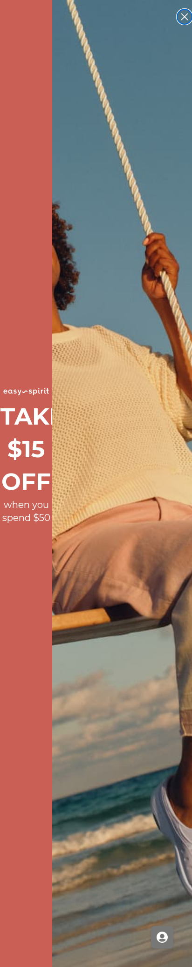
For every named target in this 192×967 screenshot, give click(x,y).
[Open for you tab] (162, 937)
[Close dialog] (184, 16)
